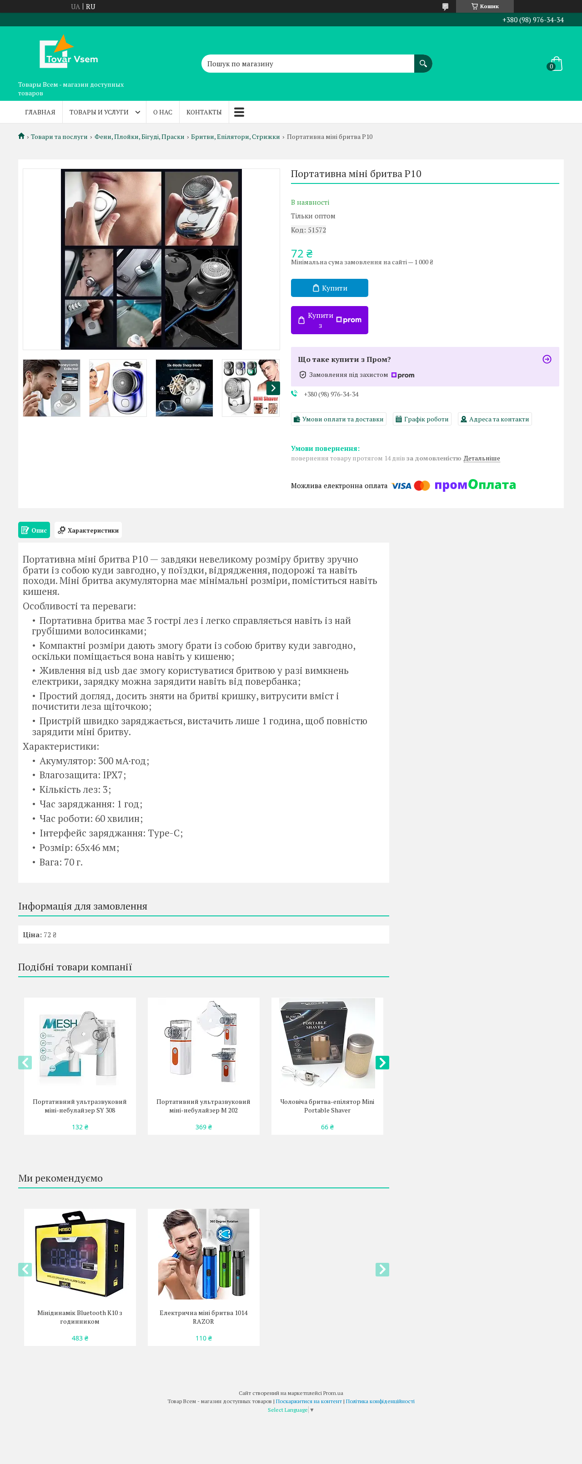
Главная (40, 112)
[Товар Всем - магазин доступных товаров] (63, 51)
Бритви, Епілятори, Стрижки (235, 137)
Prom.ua (333, 1393)
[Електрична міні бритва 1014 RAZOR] (203, 1254)
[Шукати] (423, 59)
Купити (334, 288)
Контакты (204, 112)
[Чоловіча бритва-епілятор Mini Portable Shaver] (327, 1043)
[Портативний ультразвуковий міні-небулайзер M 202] (203, 1043)
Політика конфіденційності (380, 1401)
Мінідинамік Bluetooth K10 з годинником (79, 1317)
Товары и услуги (99, 112)
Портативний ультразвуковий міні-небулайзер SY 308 (80, 1105)
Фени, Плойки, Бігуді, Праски (140, 137)
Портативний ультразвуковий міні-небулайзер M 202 (203, 1105)
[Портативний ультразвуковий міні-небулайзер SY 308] (79, 1043)
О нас (162, 112)
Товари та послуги (59, 137)
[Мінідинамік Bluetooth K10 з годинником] (79, 1254)
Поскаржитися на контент (309, 1401)
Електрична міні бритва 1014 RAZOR (203, 1317)
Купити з (320, 320)
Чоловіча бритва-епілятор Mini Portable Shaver (327, 1105)
